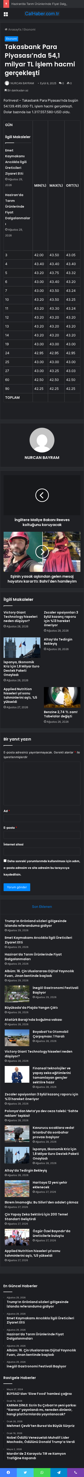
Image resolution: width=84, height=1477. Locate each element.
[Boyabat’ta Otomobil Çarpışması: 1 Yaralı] (17, 1037)
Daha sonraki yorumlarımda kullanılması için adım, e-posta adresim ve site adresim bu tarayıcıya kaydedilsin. (42, 867)
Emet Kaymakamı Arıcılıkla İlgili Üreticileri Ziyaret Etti (16, 162)
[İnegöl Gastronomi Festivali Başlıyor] (17, 994)
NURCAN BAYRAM (22, 83)
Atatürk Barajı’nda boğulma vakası (33, 1019)
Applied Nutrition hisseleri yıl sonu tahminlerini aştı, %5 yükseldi (20, 695)
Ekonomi (29, 29)
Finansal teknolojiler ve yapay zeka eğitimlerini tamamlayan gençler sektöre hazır (52, 1075)
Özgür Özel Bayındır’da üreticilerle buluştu (51, 1233)
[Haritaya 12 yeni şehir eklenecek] (17, 1188)
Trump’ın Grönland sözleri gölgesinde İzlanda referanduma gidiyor (36, 923)
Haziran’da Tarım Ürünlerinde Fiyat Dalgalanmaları (45, 4)
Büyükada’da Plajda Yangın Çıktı (31, 1007)
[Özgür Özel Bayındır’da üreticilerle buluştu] (17, 1237)
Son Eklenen (42, 906)
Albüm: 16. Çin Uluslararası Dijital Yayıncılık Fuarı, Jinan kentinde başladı (39, 973)
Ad (7, 811)
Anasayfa (14, 29)
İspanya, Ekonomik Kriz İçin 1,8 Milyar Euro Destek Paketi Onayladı (21, 668)
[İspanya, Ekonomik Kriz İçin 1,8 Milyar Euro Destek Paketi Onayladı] (22, 647)
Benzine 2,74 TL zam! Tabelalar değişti (61, 714)
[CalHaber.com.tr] (42, 13)
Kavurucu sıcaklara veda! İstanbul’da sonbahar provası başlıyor (53, 1132)
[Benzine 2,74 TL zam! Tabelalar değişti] (62, 697)
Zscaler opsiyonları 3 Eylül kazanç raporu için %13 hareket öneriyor (61, 618)
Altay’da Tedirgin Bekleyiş (58, 641)
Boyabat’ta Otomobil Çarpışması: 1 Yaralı (50, 1034)
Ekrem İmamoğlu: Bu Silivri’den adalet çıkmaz (41, 1202)
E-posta (10, 827)
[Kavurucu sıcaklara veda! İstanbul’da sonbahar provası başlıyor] (17, 1133)
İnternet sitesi (14, 844)
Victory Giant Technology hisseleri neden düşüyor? (20, 616)
